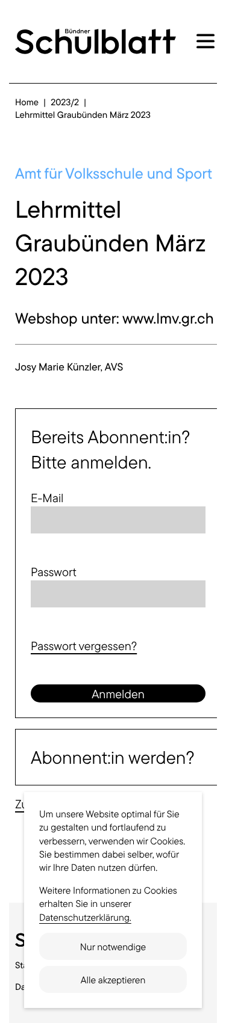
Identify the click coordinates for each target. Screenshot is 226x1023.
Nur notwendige (113, 947)
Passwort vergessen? (84, 645)
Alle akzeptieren (113, 980)
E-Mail (47, 497)
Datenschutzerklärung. (85, 917)
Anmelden (118, 693)
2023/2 (65, 102)
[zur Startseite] (95, 41)
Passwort (54, 571)
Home (27, 102)
